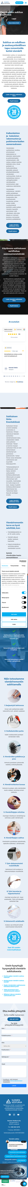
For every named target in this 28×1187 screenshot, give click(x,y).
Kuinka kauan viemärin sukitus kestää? (14, 981)
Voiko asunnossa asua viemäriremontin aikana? (12, 990)
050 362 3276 (15, 1127)
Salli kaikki (14, 614)
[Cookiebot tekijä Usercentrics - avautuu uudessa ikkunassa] (19, 561)
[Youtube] (18, 1115)
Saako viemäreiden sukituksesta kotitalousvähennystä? (14, 985)
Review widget (9, 382)
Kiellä (14, 624)
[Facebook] (10, 1115)
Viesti (3, 1064)
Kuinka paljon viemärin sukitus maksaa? (14, 976)
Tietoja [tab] (23, 565)
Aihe (3, 1042)
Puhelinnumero (6, 1035)
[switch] (24, 597)
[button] (25, 2)
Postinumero (5, 1050)
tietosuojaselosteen (16, 1081)
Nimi (3, 1028)
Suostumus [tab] (5, 565)
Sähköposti (5, 1057)
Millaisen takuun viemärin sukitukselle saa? (12, 994)
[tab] (4, 376)
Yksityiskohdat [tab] (14, 565)
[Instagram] (14, 1115)
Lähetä (14, 1085)
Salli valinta (14, 619)
